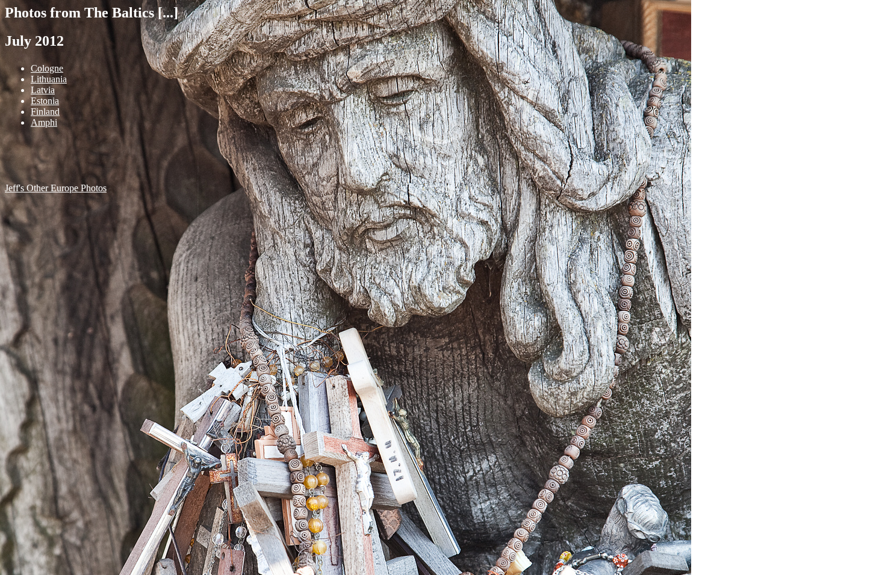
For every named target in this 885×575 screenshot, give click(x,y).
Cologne (47, 68)
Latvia (43, 90)
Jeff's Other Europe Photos (56, 188)
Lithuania (49, 79)
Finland (45, 111)
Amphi (44, 122)
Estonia (45, 101)
